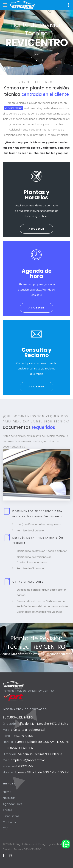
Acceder (37, 229)
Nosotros (9, 798)
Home (7, 792)
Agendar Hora (13, 804)
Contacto (9, 822)
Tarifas (7, 810)
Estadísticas (11, 816)
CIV (5, 828)
